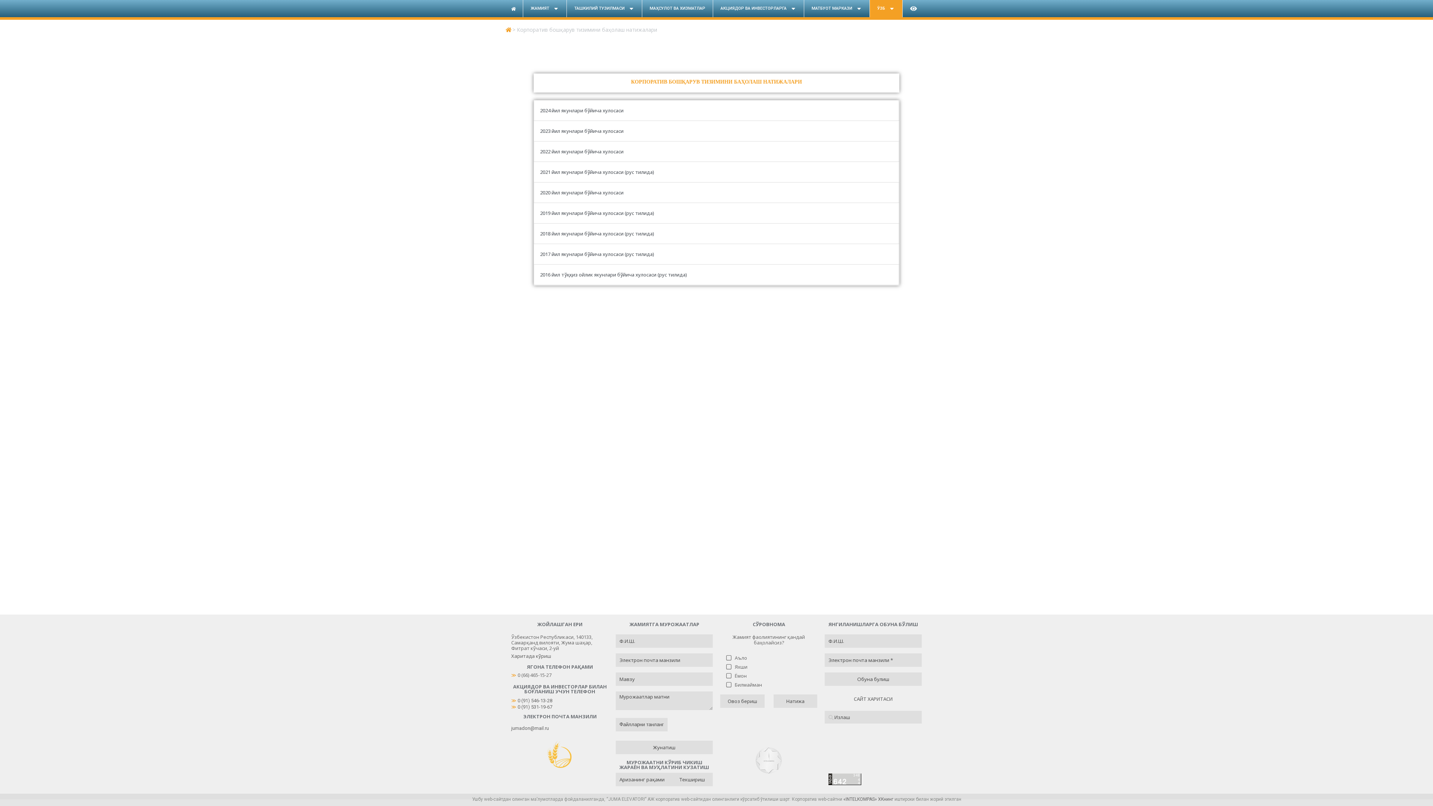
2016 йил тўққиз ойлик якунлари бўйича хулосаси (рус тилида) (613, 274)
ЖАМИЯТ (540, 8)
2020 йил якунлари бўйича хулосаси (582, 192)
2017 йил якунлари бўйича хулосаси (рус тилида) (597, 254)
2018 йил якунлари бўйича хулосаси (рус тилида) (597, 233)
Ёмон (741, 675)
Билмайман (748, 684)
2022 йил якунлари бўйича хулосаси (582, 151)
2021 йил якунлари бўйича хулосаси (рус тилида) (597, 172)
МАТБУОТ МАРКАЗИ (832, 8)
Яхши (741, 666)
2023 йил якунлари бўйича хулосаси (582, 131)
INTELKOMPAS (860, 799)
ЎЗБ (881, 8)
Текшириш (692, 779)
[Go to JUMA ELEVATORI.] (508, 29)
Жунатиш (664, 747)
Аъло (741, 658)
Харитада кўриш (531, 656)
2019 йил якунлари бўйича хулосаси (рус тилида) (597, 213)
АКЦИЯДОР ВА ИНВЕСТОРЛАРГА (754, 8)
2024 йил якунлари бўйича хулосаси (582, 110)
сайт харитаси (873, 699)
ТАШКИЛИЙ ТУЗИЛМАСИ (599, 8)
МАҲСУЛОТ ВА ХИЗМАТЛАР (677, 8)
